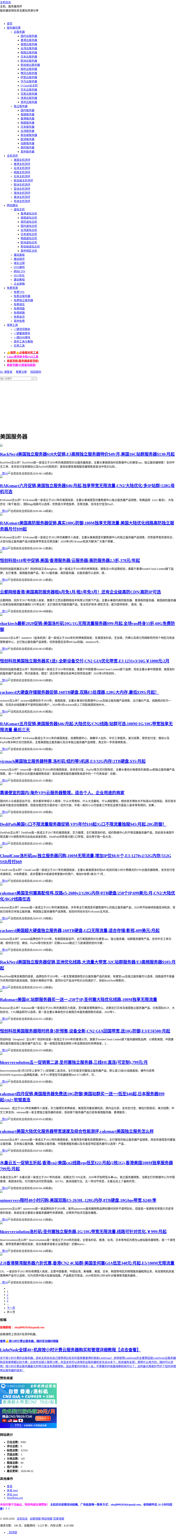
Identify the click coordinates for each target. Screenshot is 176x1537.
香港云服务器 (29, 40)
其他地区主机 (29, 250)
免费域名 (19, 304)
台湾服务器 (27, 131)
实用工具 (19, 345)
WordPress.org (15, 1497)
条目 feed (12, 1490)
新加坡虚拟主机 (30, 246)
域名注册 (19, 263)
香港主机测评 (22, 164)
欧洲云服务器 (29, 60)
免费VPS (19, 292)
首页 (9, 23)
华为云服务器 (29, 81)
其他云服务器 (29, 102)
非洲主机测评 (22, 201)
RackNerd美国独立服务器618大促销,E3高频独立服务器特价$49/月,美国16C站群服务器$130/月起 (87, 454)
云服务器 (19, 31)
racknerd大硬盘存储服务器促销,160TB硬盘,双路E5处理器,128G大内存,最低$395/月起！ (79, 692)
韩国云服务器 (29, 52)
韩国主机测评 (22, 172)
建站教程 (19, 279)
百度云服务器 (29, 93)
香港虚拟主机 (29, 213)
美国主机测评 (22, 159)
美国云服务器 (29, 44)
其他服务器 (27, 151)
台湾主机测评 (22, 168)
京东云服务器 (29, 89)
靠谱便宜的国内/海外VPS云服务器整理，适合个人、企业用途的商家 (62, 793)
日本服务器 (27, 126)
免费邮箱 (19, 312)
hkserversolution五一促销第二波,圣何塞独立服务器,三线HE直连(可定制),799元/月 (74, 1062)
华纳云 (18, 1504)
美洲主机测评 (22, 197)
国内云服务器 (29, 36)
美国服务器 (27, 114)
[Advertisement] (88, 404)
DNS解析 (19, 267)
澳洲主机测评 (22, 192)
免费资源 (12, 287)
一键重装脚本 (22, 333)
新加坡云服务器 (30, 64)
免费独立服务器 (23, 300)
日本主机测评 (22, 176)
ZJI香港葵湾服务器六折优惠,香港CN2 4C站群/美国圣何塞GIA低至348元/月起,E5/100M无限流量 (87, 1263)
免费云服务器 (22, 296)
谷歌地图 (35, 1518)
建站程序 (19, 259)
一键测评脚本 (22, 329)
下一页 (11, 1307)
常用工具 (12, 325)
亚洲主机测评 (22, 188)
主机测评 (12, 155)
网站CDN (19, 271)
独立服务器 (21, 106)
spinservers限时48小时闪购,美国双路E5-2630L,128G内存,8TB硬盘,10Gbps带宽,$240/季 (78, 1200)
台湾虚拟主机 (29, 230)
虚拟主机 (19, 209)
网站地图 (46, 1518)
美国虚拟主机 (29, 217)
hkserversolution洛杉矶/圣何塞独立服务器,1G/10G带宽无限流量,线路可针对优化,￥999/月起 (83, 1231)
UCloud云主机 (29, 85)
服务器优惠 (14, 27)
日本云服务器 (29, 56)
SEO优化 (19, 275)
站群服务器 (27, 143)
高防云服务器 (29, 69)
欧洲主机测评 (22, 184)
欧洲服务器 (27, 139)
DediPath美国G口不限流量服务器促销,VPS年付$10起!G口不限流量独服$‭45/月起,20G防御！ (83, 824)
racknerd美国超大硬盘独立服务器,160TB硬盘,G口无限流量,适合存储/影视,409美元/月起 (80, 930)
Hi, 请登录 (6, 371)
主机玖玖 (5, 2)
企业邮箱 (19, 283)
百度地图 (58, 1518)
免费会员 (19, 316)
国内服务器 (27, 110)
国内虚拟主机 (29, 226)
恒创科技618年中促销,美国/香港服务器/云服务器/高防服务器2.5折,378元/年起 (70, 560)
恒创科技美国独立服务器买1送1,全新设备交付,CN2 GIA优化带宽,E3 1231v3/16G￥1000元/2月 (84, 661)
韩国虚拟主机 (29, 238)
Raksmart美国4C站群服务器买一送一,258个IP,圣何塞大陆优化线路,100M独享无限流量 (78, 999)
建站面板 (19, 254)
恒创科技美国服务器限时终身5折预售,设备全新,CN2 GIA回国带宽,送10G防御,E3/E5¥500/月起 (85, 1031)
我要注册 (21, 371)
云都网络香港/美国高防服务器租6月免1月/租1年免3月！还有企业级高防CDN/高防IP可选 (80, 592)
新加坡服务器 (29, 135)
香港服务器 (27, 118)
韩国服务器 (27, 122)
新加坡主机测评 (23, 180)
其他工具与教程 (23, 341)
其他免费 (19, 320)
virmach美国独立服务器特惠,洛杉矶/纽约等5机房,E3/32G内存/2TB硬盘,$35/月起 (73, 761)
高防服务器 (27, 147)
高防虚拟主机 (29, 221)
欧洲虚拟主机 (29, 242)
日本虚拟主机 (29, 234)
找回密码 (35, 371)
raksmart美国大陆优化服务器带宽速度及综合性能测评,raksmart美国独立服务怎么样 (77, 1131)
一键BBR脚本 (22, 337)
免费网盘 (19, 308)
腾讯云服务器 (29, 73)
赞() (4, 473)
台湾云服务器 (29, 48)
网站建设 (12, 205)
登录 (9, 1486)
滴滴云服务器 (29, 98)
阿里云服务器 (29, 77)
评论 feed (12, 1494)
